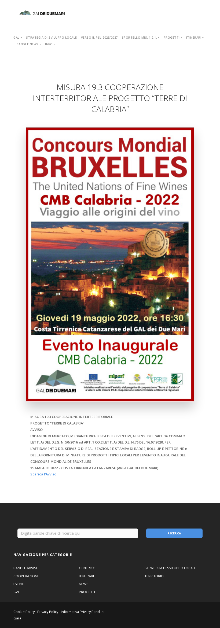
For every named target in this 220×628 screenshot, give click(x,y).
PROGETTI (87, 591)
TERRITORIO (154, 576)
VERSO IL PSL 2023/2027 (99, 37)
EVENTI (18, 583)
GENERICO (87, 568)
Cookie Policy (24, 611)
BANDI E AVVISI (25, 568)
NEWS (84, 583)
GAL (16, 591)
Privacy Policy (47, 611)
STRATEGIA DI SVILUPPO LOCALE (51, 37)
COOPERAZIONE (26, 576)
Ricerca (174, 533)
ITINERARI (86, 576)
